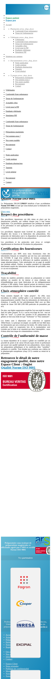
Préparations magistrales (24, 78)
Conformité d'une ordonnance (26, 31)
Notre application (21, 63)
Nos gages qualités (22, 82)
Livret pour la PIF (22, 48)
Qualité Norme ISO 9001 (18, 367)
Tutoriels (18, 69)
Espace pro (11, 20)
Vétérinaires (19, 40)
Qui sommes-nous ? (22, 80)
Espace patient (12, 18)
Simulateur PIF (20, 52)
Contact (18, 86)
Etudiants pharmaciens (23, 67)
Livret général (20, 71)
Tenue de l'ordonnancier (24, 33)
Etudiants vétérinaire (22, 50)
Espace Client (12, 664)
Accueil (9, 25)
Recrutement (20, 84)
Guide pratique (20, 65)
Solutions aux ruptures (14, 56)
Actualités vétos (21, 46)
